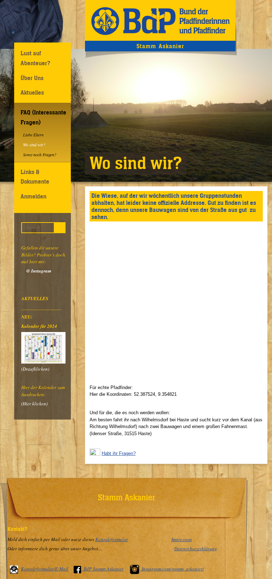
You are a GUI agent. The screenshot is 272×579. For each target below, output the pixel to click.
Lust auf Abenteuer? (35, 58)
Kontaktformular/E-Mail (44, 569)
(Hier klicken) (34, 403)
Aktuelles (32, 92)
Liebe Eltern (33, 134)
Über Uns (32, 77)
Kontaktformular (111, 539)
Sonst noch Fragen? (39, 154)
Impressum (181, 539)
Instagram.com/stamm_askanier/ (173, 569)
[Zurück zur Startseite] (160, 20)
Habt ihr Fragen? (119, 453)
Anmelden (33, 196)
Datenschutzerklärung (195, 548)
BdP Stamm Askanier (104, 569)
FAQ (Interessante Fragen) (43, 117)
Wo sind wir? (34, 144)
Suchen (61, 227)
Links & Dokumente (35, 176)
